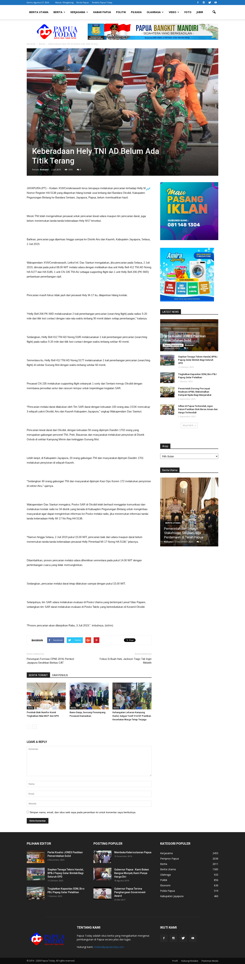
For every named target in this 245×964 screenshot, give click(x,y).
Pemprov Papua (169, 858)
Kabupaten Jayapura (171, 896)
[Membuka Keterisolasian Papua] (102, 857)
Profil (175, 960)
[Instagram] (203, 2)
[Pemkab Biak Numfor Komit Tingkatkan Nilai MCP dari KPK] (46, 696)
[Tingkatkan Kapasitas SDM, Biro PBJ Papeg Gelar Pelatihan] (167, 377)
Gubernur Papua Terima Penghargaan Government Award (129, 892)
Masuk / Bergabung (64, 2)
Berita (57, 12)
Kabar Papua (102, 12)
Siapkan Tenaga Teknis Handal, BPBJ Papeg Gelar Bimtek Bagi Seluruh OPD (197, 359)
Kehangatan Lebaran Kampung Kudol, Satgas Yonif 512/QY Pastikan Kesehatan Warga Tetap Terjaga (131, 716)
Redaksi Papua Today (102, 2)
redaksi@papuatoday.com (109, 947)
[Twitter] (209, 2)
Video (172, 12)
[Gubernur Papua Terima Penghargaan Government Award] (102, 893)
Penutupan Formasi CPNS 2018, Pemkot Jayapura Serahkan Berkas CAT (50, 660)
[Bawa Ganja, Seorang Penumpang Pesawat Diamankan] (89, 696)
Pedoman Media (210, 960)
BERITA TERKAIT (38, 675)
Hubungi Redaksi (189, 960)
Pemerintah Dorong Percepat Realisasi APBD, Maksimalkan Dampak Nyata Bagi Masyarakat (194, 391)
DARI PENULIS (60, 675)
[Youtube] (215, 2)
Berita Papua (82, 2)
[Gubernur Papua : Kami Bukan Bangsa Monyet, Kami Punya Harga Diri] (102, 874)
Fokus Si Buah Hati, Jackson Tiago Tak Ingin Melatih (126, 660)
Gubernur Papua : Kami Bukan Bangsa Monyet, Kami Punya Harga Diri (131, 873)
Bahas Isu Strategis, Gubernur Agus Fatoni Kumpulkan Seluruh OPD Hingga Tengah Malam (189, 533)
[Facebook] (198, 2)
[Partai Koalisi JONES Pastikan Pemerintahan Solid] (36, 857)
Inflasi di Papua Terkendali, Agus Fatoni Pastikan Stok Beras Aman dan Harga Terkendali (198, 409)
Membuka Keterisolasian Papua (132, 852)
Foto (187, 12)
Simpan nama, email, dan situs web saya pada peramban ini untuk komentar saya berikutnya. (83, 812)
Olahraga (154, 12)
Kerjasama (77, 12)
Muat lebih (188, 425)
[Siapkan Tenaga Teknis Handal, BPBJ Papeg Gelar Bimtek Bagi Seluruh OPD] (167, 360)
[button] (214, 12)
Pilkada (136, 12)
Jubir (199, 12)
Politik (121, 12)
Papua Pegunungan (173, 345)
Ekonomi (165, 885)
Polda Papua (167, 890)
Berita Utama (38, 12)
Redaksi (44, 169)
